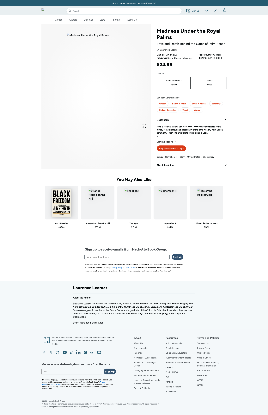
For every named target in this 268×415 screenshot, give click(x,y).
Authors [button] (73, 19)
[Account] (215, 10)
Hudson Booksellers (167, 110)
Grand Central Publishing (179, 57)
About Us (138, 343)
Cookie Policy (203, 352)
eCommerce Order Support (178, 357)
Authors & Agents (174, 343)
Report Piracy (203, 370)
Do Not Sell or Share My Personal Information (208, 364)
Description (163, 119)
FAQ (167, 376)
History (181, 156)
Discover (88, 19)
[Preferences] (207, 11)
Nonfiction (170, 156)
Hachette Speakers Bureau (178, 362)
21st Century (208, 156)
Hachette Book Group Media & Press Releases (147, 381)
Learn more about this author (88, 322)
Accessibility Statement (145, 375)
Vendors (169, 381)
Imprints (116, 19)
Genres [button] (58, 19)
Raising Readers (173, 386)
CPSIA (200, 379)
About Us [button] (132, 19)
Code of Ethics (204, 357)
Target (185, 110)
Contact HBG (172, 372)
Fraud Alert (202, 375)
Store (102, 19)
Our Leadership (141, 347)
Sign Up (177, 257)
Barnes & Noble (179, 103)
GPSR (200, 384)
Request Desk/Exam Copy (171, 148)
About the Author (165, 165)
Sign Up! (196, 10)
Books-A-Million (199, 103)
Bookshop (216, 103)
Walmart (197, 110)
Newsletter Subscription (145, 357)
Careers (169, 367)
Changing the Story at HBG (146, 370)
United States (193, 156)
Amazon (162, 103)
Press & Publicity (142, 387)
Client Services (172, 347)
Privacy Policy (203, 347)
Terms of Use (203, 343)
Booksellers (171, 391)
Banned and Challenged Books (145, 364)
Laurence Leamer (169, 49)
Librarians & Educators (176, 352)
